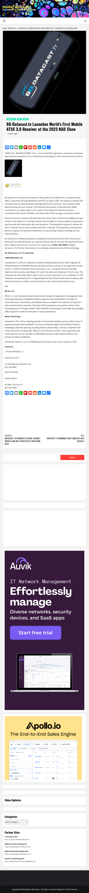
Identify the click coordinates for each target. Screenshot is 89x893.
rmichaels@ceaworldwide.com (18, 364)
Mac (19, 119)
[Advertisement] (44, 413)
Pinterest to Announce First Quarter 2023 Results (65, 438)
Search (72, 457)
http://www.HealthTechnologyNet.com (20, 861)
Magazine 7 (61, 889)
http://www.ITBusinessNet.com (17, 839)
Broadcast (11, 119)
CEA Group (42, 153)
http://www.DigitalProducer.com (17, 847)
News (25, 119)
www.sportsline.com (56, 275)
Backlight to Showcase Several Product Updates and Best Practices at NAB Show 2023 (22, 439)
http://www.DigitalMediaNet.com (18, 854)
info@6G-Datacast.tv (14, 384)
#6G (34, 153)
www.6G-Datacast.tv (29, 245)
